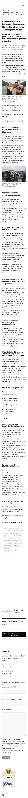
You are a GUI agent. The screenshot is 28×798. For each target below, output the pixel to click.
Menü (23, 5)
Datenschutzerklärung (9, 750)
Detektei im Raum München (11, 158)
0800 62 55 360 (7, 667)
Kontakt (5, 652)
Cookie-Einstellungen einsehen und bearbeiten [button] (14, 634)
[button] (3, 795)
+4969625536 (6, 673)
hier (3, 752)
